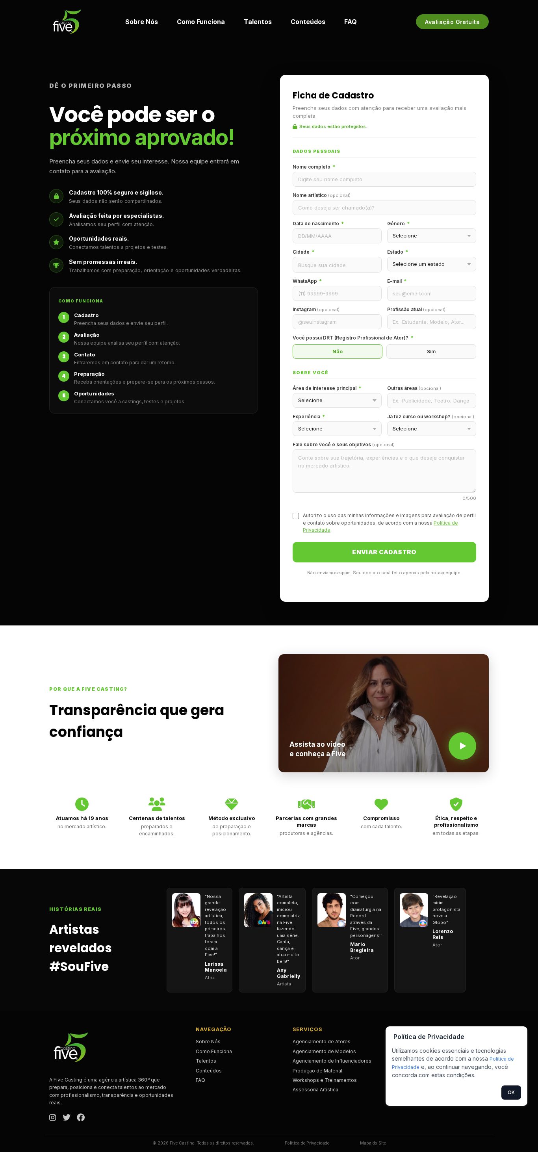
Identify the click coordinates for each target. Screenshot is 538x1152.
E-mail (396, 281)
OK (511, 1092)
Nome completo (314, 167)
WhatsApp (307, 281)
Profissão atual (416, 309)
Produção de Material (317, 1071)
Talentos (258, 22)
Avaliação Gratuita (452, 22)
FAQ (350, 22)
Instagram (316, 309)
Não (337, 351)
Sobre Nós (141, 22)
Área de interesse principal (327, 388)
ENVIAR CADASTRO (384, 552)
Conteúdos (308, 22)
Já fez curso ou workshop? (430, 416)
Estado (397, 252)
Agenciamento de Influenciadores (332, 1061)
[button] (383, 713)
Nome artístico (322, 195)
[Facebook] (81, 1118)
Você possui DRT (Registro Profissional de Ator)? (353, 338)
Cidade (303, 252)
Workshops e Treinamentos (325, 1080)
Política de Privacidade (307, 1143)
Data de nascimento (318, 223)
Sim (431, 351)
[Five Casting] (67, 21)
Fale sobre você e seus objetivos (344, 444)
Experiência (309, 416)
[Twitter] (66, 1118)
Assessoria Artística (315, 1090)
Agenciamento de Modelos (324, 1051)
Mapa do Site (373, 1143)
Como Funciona (201, 22)
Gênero (398, 223)
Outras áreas (414, 388)
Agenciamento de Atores (322, 1041)
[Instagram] (52, 1118)
